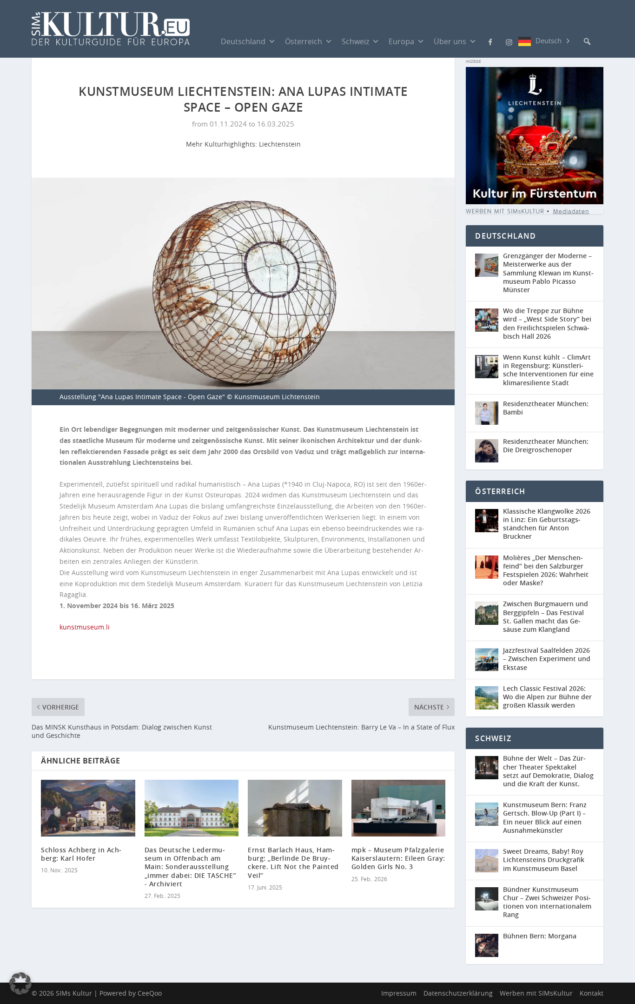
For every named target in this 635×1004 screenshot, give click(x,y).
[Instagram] (509, 41)
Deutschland (243, 41)
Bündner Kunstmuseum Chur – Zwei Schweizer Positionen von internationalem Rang (547, 902)
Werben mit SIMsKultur (536, 993)
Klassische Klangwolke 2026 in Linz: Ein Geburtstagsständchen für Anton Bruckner (546, 524)
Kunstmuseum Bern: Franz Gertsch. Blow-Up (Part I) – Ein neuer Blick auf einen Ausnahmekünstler (545, 817)
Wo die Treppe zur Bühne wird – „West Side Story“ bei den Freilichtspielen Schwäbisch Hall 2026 (547, 323)
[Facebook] (490, 41)
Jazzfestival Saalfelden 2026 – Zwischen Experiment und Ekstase (546, 658)
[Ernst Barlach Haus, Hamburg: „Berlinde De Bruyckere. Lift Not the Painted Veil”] (295, 808)
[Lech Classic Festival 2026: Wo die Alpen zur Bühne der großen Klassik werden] (489, 698)
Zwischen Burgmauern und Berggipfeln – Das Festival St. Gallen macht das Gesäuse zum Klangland (545, 616)
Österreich (303, 41)
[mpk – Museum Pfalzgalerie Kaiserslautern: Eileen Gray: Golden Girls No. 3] (398, 808)
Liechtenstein (280, 144)
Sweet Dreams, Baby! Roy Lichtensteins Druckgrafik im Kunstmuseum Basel (543, 859)
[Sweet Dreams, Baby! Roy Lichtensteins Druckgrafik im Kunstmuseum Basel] (489, 861)
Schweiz (355, 41)
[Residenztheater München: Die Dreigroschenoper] (489, 450)
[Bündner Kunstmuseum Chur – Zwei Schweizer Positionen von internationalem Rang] (489, 903)
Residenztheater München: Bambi (546, 407)
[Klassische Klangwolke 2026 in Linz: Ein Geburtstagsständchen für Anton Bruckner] (489, 525)
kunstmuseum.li (85, 626)
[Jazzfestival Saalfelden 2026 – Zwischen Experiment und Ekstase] (489, 660)
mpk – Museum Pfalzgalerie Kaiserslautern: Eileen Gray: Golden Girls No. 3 (398, 858)
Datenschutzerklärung (458, 993)
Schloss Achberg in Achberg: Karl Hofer (81, 854)
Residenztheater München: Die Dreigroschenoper (546, 445)
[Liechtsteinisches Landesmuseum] (534, 201)
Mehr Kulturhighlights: (222, 144)
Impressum (399, 993)
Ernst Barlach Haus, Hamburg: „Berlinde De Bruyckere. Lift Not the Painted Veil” (293, 862)
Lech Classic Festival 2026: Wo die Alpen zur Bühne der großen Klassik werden (547, 696)
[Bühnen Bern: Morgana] (489, 945)
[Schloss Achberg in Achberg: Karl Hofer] (88, 808)
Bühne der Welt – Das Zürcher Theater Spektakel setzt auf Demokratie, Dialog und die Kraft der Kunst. (548, 771)
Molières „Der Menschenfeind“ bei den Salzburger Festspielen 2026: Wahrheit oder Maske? (546, 570)
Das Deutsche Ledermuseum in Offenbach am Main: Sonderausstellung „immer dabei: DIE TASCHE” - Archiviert (191, 866)
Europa (401, 41)
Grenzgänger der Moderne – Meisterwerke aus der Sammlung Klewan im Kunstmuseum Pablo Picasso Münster (548, 272)
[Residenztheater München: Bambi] (489, 413)
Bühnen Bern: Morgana (539, 935)
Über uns (450, 41)
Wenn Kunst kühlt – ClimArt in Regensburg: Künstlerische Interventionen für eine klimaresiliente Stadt (548, 370)
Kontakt (591, 993)
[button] (587, 41)
